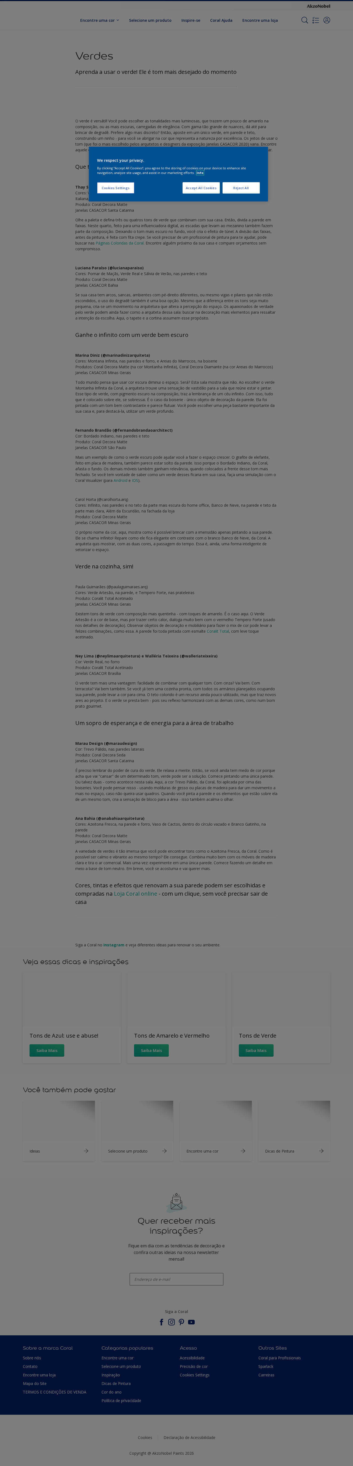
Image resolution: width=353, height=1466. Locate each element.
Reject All (241, 188)
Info (200, 173)
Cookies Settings (116, 188)
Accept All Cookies (201, 188)
